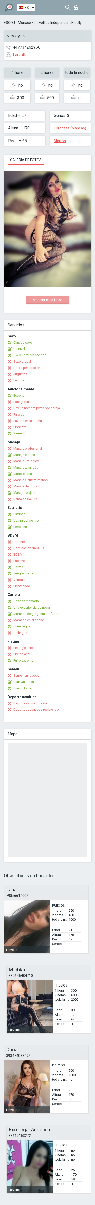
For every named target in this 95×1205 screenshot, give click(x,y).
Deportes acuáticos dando (33, 703)
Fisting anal (21, 654)
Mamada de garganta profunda (36, 614)
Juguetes (20, 374)
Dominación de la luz (28, 548)
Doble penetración (27, 368)
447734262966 (26, 47)
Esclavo (19, 561)
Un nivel (19, 349)
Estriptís (19, 514)
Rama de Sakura (25, 499)
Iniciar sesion (77, 6)
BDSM (18, 554)
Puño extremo (23, 660)
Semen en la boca (26, 675)
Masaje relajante (25, 493)
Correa (18, 567)
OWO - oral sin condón (29, 355)
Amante (19, 542)
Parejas (18, 414)
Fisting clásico (24, 648)
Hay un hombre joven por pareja (36, 408)
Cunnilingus (21, 626)
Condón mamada (26, 601)
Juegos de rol (23, 573)
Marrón (60, 141)
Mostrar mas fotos (48, 300)
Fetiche (18, 380)
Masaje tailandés (25, 467)
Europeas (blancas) (70, 128)
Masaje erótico (24, 455)
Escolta (18, 395)
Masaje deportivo (26, 486)
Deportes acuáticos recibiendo (36, 709)
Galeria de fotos (26, 160)
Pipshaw (19, 427)
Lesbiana (20, 527)
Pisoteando (21, 586)
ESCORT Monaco (17, 23)
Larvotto (40, 23)
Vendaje (19, 580)
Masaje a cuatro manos (30, 480)
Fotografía (21, 402)
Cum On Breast (24, 682)
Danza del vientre (26, 520)
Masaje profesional (27, 448)
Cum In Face (22, 688)
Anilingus (20, 633)
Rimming (19, 433)
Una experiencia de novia (31, 607)
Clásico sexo (22, 342)
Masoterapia (22, 474)
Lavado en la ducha (27, 421)
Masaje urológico (26, 461)
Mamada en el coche (28, 620)
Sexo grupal (22, 361)
